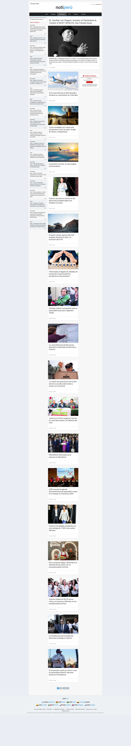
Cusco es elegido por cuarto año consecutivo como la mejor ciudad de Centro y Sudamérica (62, 129)
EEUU (69, 14)
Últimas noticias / (36, 19)
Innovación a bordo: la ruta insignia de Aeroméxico (62, 165)
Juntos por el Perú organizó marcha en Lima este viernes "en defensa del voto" (63, 420)
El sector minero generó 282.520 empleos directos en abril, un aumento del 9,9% (61, 237)
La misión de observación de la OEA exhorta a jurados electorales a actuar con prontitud (63, 383)
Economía (53, 14)
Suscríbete (89, 82)
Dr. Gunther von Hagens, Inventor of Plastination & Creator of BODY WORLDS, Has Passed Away (72, 22)
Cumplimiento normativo (58, 709)
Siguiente (65, 688)
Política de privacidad (79, 709)
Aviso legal (49, 709)
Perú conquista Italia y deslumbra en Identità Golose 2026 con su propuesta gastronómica (63, 564)
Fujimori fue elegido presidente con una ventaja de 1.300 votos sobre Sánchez (62, 528)
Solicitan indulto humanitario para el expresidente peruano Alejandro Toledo (63, 310)
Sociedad (76, 14)
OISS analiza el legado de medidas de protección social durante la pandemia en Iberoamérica (63, 273)
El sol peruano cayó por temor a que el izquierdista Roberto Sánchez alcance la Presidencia (63, 672)
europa (99, 4)
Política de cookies (70, 709)
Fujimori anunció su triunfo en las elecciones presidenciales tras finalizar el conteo (62, 200)
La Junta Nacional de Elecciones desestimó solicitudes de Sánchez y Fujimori (62, 347)
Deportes (83, 14)
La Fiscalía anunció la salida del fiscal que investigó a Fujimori (61, 637)
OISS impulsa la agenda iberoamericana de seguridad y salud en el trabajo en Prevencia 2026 (63, 491)
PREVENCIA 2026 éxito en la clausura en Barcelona (60, 456)
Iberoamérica (62, 14)
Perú (46, 14)
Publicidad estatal (65, 711)
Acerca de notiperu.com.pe (40, 709)
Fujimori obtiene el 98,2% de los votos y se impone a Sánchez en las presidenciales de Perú (62, 601)
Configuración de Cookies (91, 709)
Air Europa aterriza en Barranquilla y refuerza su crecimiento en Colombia (63, 94)
